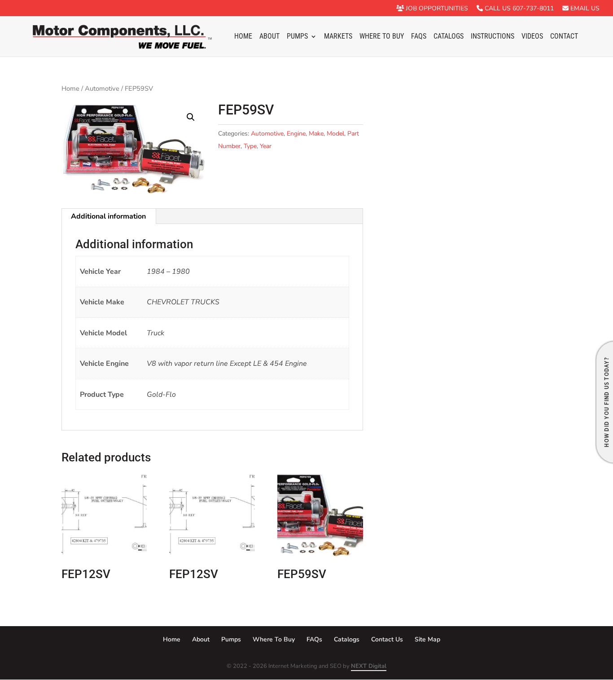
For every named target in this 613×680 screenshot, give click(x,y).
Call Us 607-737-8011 (518, 9)
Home (243, 36)
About (269, 36)
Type (250, 146)
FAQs (418, 36)
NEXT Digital (368, 666)
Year (265, 146)
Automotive (102, 88)
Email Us (584, 9)
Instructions (492, 36)
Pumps (297, 36)
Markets (338, 36)
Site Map (427, 639)
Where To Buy (381, 36)
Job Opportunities (436, 9)
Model (335, 133)
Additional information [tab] (108, 216)
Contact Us (387, 639)
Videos (532, 36)
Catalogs (448, 36)
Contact (564, 36)
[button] (191, 117)
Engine (296, 133)
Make (316, 133)
